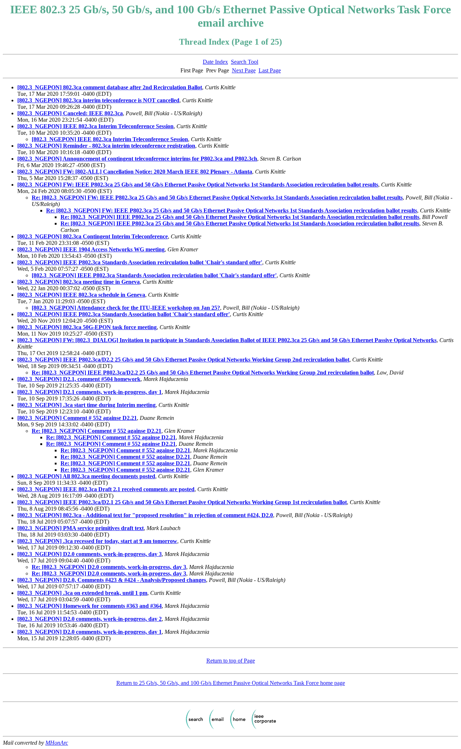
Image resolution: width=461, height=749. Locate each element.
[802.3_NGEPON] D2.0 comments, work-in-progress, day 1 (89, 632)
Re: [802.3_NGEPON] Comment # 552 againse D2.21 (96, 431)
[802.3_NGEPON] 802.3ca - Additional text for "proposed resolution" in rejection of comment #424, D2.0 (145, 515)
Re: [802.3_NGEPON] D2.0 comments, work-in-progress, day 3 (109, 567)
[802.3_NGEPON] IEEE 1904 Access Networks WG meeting (91, 249)
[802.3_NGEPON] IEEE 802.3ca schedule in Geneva (81, 295)
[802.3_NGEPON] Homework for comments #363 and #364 (89, 606)
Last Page (270, 70)
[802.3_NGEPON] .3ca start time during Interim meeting (86, 405)
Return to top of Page (230, 661)
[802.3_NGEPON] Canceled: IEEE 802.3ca (70, 113)
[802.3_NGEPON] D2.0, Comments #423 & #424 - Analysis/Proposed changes (111, 580)
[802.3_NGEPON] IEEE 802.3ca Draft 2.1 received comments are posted (105, 489)
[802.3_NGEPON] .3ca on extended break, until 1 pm (82, 593)
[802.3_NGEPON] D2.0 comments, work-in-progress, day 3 (89, 554)
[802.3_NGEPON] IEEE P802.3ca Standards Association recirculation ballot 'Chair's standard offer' (139, 262)
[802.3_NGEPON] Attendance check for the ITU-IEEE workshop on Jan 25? (126, 308)
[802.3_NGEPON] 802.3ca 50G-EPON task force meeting (87, 327)
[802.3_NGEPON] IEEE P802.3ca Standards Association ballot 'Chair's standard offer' (123, 314)
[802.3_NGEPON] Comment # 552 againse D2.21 (77, 418)
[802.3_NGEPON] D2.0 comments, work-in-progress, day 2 (89, 619)
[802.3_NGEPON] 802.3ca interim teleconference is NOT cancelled (98, 100)
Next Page (244, 70)
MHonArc (56, 743)
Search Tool (244, 62)
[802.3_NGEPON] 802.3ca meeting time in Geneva (78, 282)
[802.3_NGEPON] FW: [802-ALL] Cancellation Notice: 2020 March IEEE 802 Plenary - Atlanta (134, 172)
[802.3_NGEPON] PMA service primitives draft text (80, 528)
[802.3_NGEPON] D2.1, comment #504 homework (78, 379)
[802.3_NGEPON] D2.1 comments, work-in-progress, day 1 (89, 392)
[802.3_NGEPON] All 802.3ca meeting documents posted (86, 476)
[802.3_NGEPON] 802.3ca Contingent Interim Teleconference (92, 236)
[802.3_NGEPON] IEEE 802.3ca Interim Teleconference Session (95, 126)
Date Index (215, 62)
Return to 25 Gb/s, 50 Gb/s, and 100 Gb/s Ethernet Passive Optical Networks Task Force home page (230, 683)
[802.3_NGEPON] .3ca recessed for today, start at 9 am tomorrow (97, 541)
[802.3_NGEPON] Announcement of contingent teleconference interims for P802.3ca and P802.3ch (137, 159)
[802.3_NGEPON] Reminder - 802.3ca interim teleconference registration (106, 146)
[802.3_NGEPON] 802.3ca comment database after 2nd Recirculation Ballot (109, 87)
